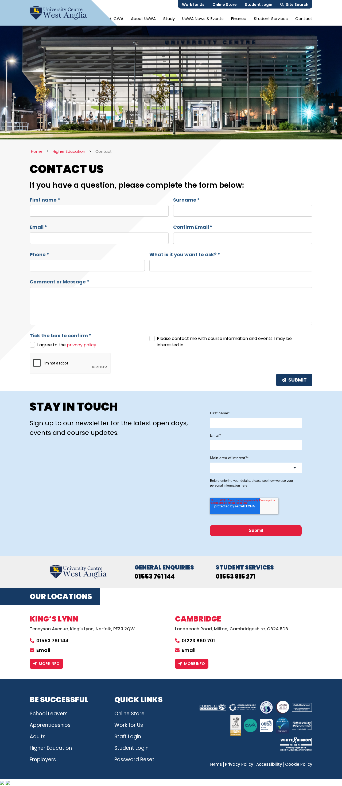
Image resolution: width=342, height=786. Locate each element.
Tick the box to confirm (60, 336)
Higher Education (51, 748)
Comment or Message (59, 282)
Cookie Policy (298, 764)
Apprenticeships (50, 725)
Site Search (297, 4)
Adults (37, 736)
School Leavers (49, 713)
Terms (215, 764)
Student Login (258, 4)
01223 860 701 (198, 640)
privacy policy (81, 345)
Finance (238, 18)
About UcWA (143, 18)
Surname (186, 200)
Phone (39, 255)
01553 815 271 (235, 576)
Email (38, 227)
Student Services (271, 18)
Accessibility (269, 764)
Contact (303, 18)
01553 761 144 (154, 576)
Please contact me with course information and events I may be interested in (224, 341)
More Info (49, 663)
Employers (43, 759)
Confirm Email (192, 227)
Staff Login (127, 736)
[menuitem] (116, 18)
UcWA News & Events (203, 18)
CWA (118, 18)
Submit (297, 379)
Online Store (224, 4)
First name (45, 200)
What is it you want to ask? (184, 255)
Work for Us (193, 4)
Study (169, 18)
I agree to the (66, 345)
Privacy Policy (239, 764)
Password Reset (134, 759)
